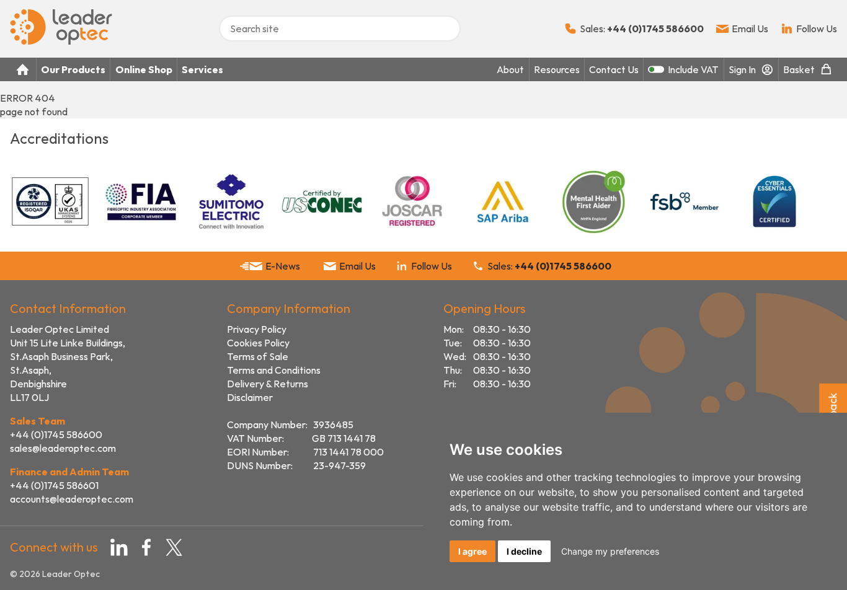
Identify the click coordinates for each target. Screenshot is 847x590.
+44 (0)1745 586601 (54, 485)
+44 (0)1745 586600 (56, 434)
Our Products (73, 69)
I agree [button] (472, 551)
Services (202, 69)
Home (23, 69)
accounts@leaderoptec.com (71, 499)
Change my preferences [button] (610, 551)
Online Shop (143, 69)
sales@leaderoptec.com (63, 448)
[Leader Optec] (61, 41)
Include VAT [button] (693, 69)
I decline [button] (524, 551)
